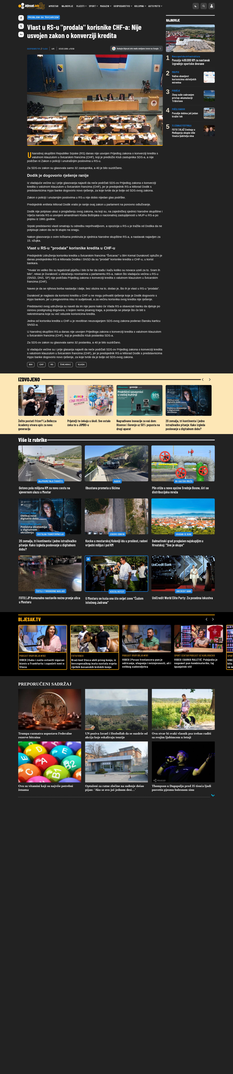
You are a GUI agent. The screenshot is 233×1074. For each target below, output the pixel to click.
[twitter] (21, 26)
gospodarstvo (33, 48)
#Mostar (53, 5)
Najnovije (67, 5)
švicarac (65, 364)
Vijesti (80, 5)
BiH (30, 364)
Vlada (81, 364)
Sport (92, 5)
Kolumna (139, 5)
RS (52, 364)
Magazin (104, 5)
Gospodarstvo (122, 5)
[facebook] (21, 18)
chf (41, 364)
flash (45, 48)
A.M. (53, 48)
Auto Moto (154, 5)
